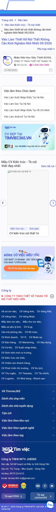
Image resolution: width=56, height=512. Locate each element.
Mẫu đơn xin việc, (11, 321)
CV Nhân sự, (36, 337)
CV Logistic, (7, 378)
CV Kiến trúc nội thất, (13, 357)
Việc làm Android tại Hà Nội (19, 116)
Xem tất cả (48, 166)
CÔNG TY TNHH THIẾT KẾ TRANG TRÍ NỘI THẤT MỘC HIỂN (33, 61)
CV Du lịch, (37, 368)
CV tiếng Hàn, (9, 316)
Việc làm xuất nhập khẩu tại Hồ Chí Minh (27, 110)
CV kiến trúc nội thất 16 (24, 233)
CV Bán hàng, (8, 342)
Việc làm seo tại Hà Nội (17, 103)
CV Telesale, (25, 373)
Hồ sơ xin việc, (9, 311)
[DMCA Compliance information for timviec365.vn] (23, 486)
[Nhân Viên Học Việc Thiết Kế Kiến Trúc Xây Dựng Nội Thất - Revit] (7, 60)
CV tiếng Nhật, (27, 316)
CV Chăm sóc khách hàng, (15, 363)
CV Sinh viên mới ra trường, (16, 352)
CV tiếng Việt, (44, 311)
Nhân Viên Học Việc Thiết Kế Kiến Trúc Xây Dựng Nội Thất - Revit (33, 57)
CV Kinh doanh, (9, 337)
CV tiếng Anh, (27, 311)
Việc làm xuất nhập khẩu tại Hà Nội (24, 97)
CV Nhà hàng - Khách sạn (31, 378)
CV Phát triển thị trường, (15, 368)
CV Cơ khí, (7, 347)
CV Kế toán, (31, 332)
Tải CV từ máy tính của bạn (21, 268)
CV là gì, (28, 327)
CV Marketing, (26, 342)
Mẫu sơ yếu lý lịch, (11, 327)
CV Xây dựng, (44, 342)
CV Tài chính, (42, 373)
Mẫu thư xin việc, (32, 321)
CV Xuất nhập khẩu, (26, 347)
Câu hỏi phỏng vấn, (12, 332)
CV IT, (24, 337)
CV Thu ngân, (8, 373)
